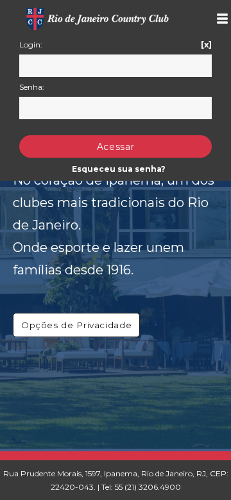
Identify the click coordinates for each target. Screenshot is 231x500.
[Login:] (115, 66)
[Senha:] (115, 108)
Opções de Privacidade (76, 325)
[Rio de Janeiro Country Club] (99, 15)
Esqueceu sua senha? (119, 169)
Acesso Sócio (217, 18)
